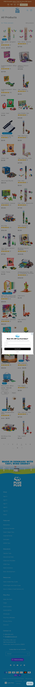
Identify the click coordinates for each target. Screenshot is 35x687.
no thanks (17, 351)
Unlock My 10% (17, 348)
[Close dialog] (32, 334)
